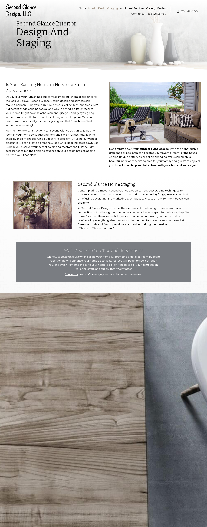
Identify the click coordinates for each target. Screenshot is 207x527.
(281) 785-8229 (189, 11)
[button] (165, 14)
